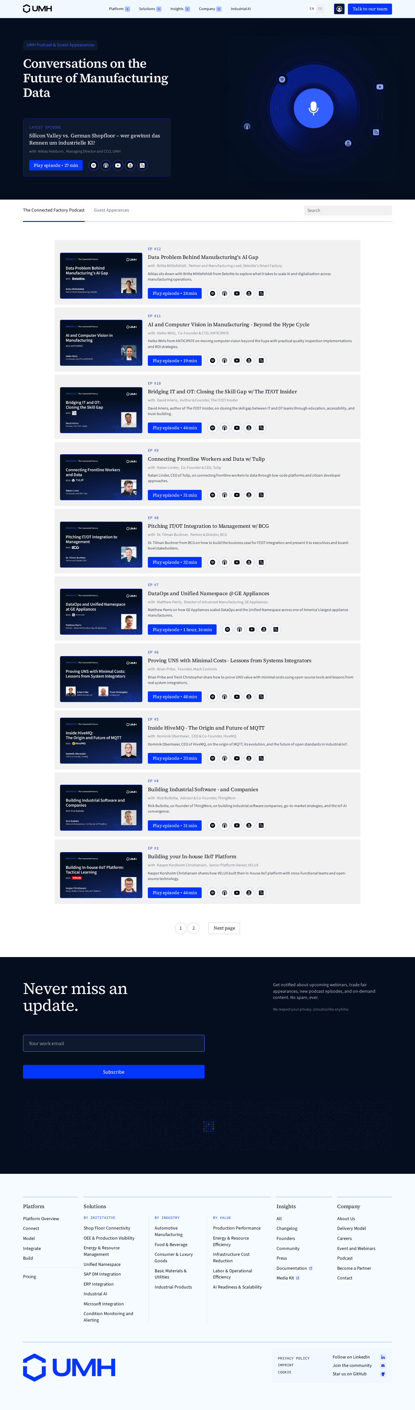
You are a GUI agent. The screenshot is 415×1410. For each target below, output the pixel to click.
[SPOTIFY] (94, 165)
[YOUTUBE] (118, 165)
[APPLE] (106, 165)
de (320, 8)
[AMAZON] (130, 165)
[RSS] (142, 165)
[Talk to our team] (339, 9)
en (312, 8)
